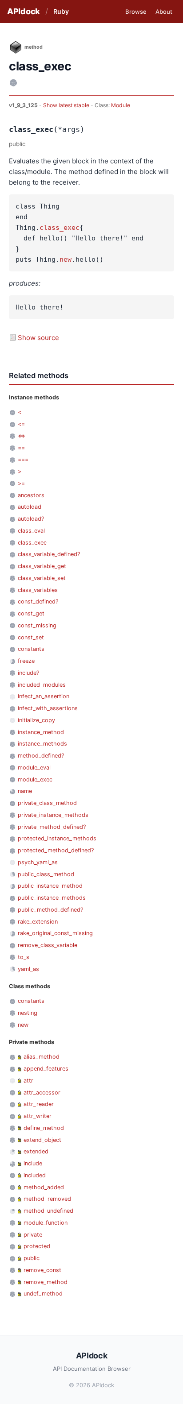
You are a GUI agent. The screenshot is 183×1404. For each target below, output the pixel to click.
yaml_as (28, 969)
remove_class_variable (47, 945)
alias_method (42, 1056)
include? (28, 672)
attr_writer (38, 1116)
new (66, 259)
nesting (27, 1012)
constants (31, 649)
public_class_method (46, 874)
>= (21, 483)
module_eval (34, 767)
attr (28, 1080)
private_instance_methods (53, 815)
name (25, 791)
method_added (44, 1187)
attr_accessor (42, 1092)
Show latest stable (67, 105)
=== (23, 459)
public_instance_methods (52, 897)
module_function (46, 1222)
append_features (46, 1068)
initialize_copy (36, 720)
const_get (31, 613)
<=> (21, 436)
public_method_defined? (50, 909)
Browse (136, 11)
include (33, 1163)
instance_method (41, 732)
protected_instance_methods (57, 838)
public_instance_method (50, 885)
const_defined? (38, 601)
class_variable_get (42, 566)
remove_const (42, 1270)
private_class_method (47, 803)
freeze (26, 661)
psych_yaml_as (38, 862)
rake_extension (38, 921)
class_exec (60, 228)
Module (120, 105)
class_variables (38, 590)
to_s (23, 957)
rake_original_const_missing (55, 933)
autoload (29, 506)
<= (21, 424)
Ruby (61, 11)
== (21, 448)
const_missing (37, 625)
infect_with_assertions (48, 708)
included (35, 1175)
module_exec (35, 779)
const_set (31, 637)
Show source (38, 337)
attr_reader (39, 1104)
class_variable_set (42, 578)
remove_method (46, 1282)
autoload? (31, 518)
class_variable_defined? (49, 554)
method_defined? (41, 755)
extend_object (42, 1140)
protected (37, 1246)
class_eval (31, 530)
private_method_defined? (52, 827)
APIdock (23, 11)
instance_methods (42, 743)
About (163, 11)
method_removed (47, 1198)
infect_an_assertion (43, 696)
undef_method (43, 1293)
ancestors (31, 495)
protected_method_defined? (56, 850)
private (33, 1234)
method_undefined (48, 1210)
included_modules (42, 684)
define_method (44, 1128)
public (32, 1258)
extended (36, 1151)
